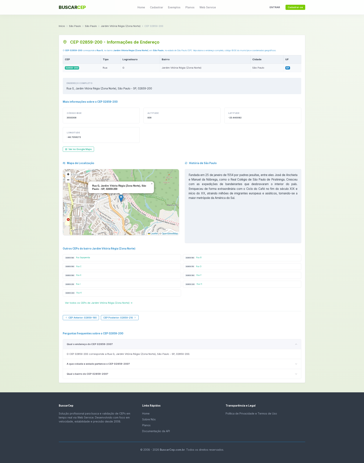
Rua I (73, 284)
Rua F (194, 275)
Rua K (74, 293)
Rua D (194, 266)
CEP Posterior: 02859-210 (118, 317)
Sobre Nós (149, 419)
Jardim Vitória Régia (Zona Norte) (120, 25)
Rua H (194, 284)
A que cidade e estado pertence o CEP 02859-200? (98, 363)
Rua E (73, 275)
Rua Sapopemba (78, 258)
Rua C (74, 266)
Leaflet (154, 233)
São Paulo (75, 25)
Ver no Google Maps (80, 149)
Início (62, 25)
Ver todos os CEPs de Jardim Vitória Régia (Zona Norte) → (99, 302)
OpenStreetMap (170, 233)
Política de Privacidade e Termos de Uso (251, 413)
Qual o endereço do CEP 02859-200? (90, 344)
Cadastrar (156, 7)
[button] (121, 198)
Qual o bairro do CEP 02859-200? (87, 373)
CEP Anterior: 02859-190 (82, 317)
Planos (190, 7)
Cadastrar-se (295, 7)
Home (141, 7)
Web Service (207, 7)
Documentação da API (156, 431)
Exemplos (174, 7)
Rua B (193, 258)
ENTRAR (275, 7)
